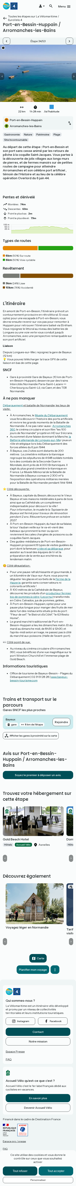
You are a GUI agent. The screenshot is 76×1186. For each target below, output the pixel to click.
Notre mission (38, 1041)
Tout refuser (20, 1171)
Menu (62, 6)
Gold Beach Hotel (16, 839)
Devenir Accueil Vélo (38, 1107)
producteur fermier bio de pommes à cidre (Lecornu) (40, 594)
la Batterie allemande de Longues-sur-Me (40, 438)
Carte (40, 958)
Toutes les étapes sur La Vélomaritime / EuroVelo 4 (33, 18)
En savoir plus (38, 1098)
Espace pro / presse (14, 1141)
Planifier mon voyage (33, 969)
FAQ (8, 1059)
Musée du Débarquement (51, 415)
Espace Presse (15, 1051)
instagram (23, 1021)
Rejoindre (61, 722)
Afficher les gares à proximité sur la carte (33, 735)
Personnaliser (38, 1180)
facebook (56, 1021)
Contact (38, 1032)
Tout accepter (56, 1171)
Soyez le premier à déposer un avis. (38, 775)
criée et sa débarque (50, 548)
